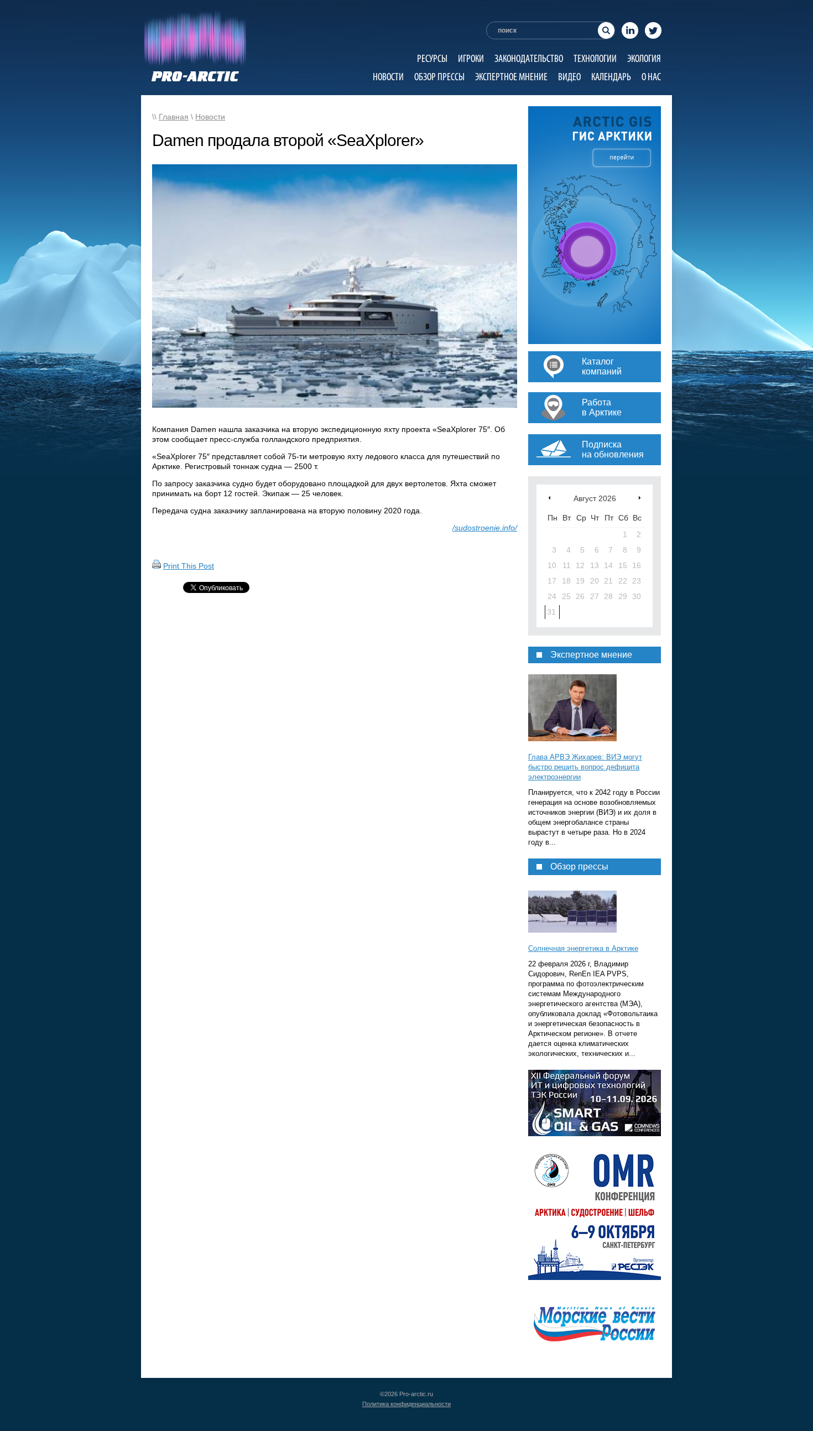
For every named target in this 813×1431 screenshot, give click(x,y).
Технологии (595, 58)
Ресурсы (432, 58)
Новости (388, 76)
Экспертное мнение (511, 76)
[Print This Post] (156, 565)
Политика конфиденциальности (406, 1404)
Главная (174, 116)
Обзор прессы (439, 76)
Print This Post (188, 565)
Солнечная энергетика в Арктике (583, 948)
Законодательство (528, 58)
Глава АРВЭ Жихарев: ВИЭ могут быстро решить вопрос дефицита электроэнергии (585, 767)
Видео (569, 76)
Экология (644, 58)
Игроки (471, 58)
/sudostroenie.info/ (484, 527)
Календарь (611, 76)
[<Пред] (549, 497)
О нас (651, 76)
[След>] (640, 497)
